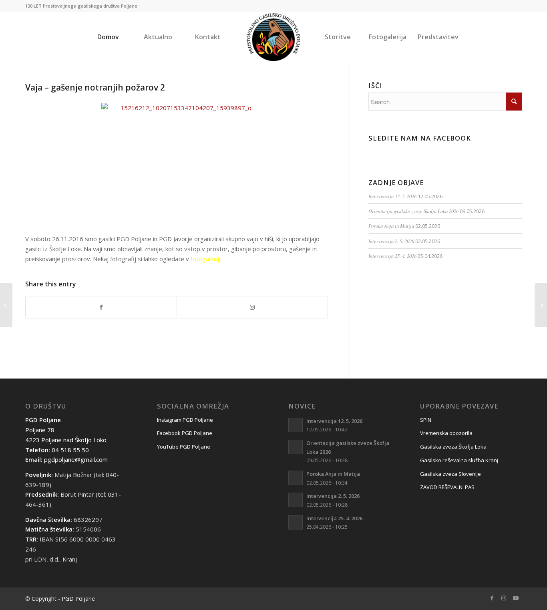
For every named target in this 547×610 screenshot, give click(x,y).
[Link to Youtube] (516, 598)
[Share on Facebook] (101, 307)
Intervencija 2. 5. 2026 (391, 241)
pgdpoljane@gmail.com (76, 459)
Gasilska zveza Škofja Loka (453, 446)
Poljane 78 (39, 430)
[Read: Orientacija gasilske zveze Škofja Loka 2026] (295, 447)
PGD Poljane (78, 598)
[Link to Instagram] (252, 307)
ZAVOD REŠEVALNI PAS (447, 487)
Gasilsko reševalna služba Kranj (459, 460)
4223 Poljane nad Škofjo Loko (66, 440)
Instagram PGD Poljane (185, 419)
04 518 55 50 (70, 450)
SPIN (425, 419)
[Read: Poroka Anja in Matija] (295, 478)
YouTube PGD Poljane (183, 446)
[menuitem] (108, 37)
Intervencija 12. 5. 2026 (392, 196)
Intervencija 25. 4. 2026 (392, 255)
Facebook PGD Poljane (184, 433)
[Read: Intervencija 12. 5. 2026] (295, 425)
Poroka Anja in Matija (391, 225)
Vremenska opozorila (446, 433)
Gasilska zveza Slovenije (450, 473)
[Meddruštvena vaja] (6, 305)
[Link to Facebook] (492, 598)
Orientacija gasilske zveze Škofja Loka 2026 (413, 210)
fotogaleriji (205, 259)
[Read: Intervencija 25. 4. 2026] (295, 522)
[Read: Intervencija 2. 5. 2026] (295, 500)
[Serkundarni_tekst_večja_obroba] (274, 37)
